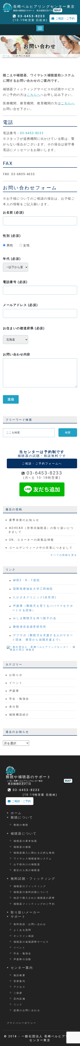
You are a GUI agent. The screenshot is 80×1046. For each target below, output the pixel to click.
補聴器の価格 (22, 846)
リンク (18, 1004)
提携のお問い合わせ (27, 1010)
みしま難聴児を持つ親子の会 (35, 618)
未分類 (14, 706)
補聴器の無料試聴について (31, 891)
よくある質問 (22, 929)
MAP (57, 10)
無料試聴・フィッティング (33, 878)
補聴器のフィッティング (30, 886)
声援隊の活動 (22, 959)
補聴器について (24, 833)
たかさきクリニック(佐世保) (34, 597)
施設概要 (19, 975)
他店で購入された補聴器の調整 (34, 897)
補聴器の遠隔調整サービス (31, 941)
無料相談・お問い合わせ (30, 924)
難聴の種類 (21, 824)
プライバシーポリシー (21, 1023)
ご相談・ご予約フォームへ (42, 463)
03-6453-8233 (31, 16)
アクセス (19, 986)
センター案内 (22, 967)
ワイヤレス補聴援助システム (33, 858)
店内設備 (19, 998)
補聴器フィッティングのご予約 (34, 903)
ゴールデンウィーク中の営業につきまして (41, 547)
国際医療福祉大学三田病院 (33, 588)
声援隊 (14, 690)
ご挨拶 (18, 992)
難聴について (22, 817)
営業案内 (19, 981)
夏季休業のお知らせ (24, 520)
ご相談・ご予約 (65, 18)
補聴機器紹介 (19, 714)
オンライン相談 (24, 935)
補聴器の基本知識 (25, 840)
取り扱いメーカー (26, 912)
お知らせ (16, 674)
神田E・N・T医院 (26, 580)
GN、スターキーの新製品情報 (31, 539)
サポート (18, 916)
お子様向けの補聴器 (27, 864)
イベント (16, 682)
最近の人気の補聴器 (27, 870)
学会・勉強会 (19, 698)
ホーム (6, 56)
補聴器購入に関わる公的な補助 (34, 852)
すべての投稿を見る (63, 555)
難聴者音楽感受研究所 (29, 626)
